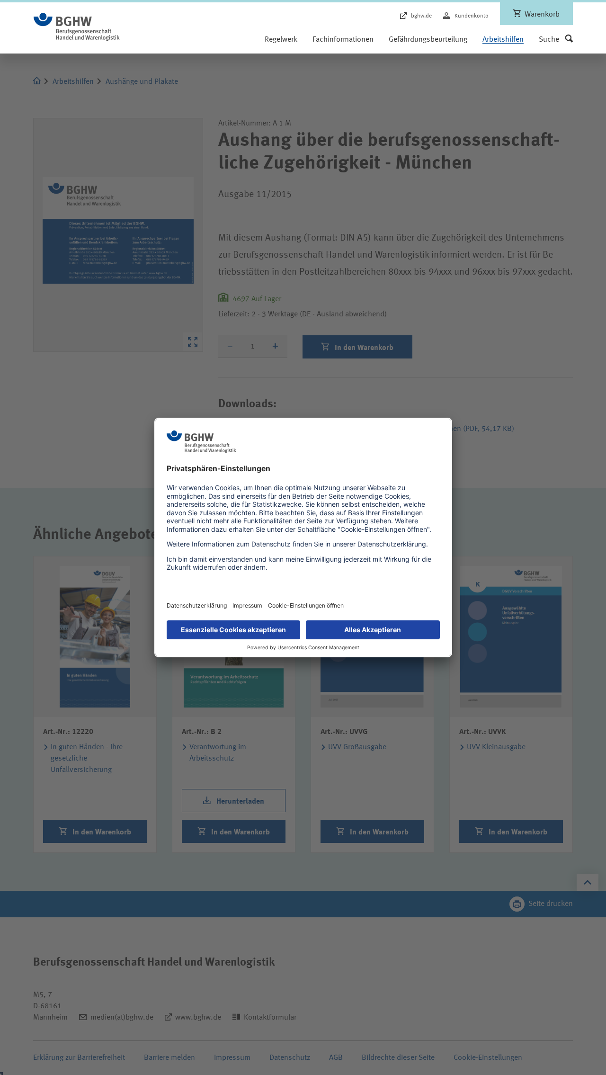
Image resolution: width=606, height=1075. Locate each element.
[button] (556, 39)
